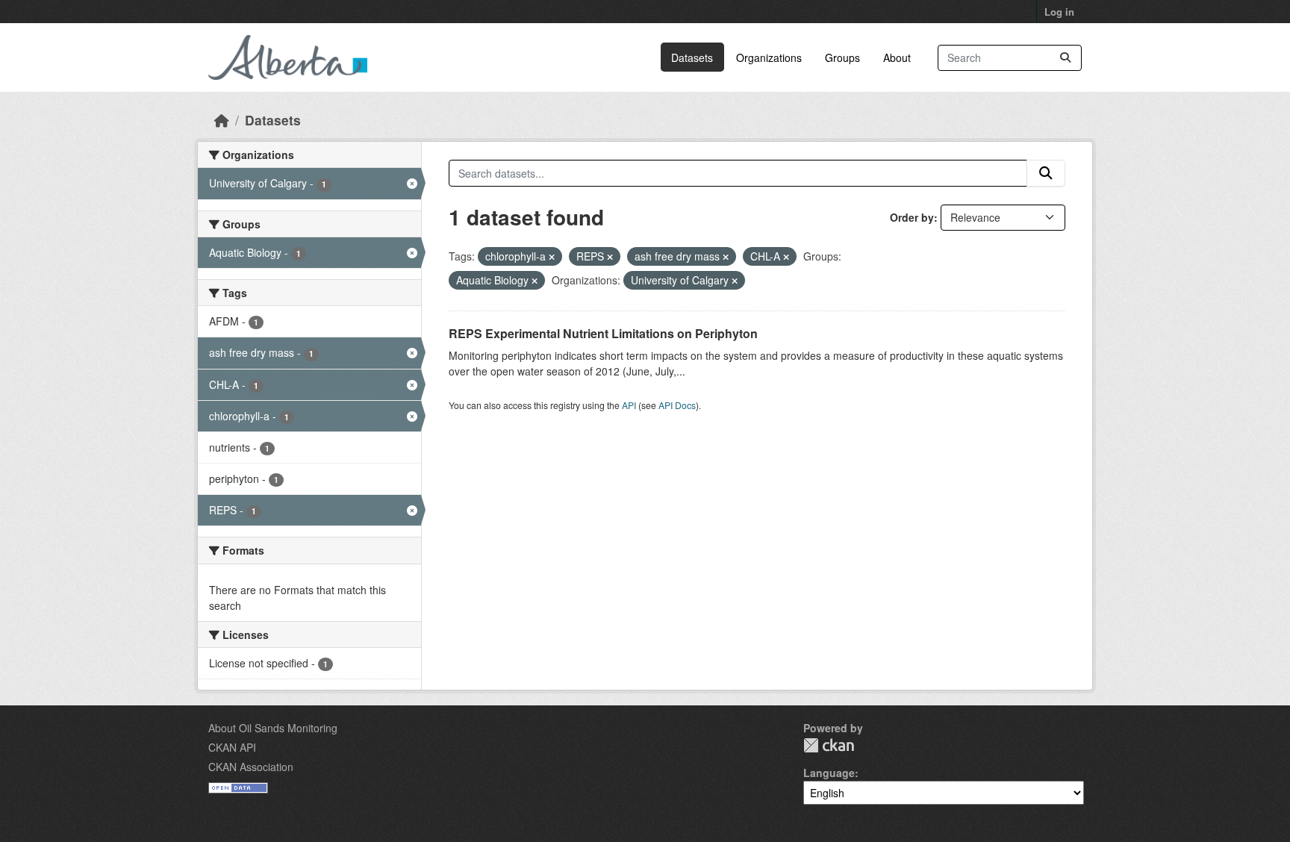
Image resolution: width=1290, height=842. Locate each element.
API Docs (677, 405)
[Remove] (552, 257)
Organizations (769, 57)
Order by (912, 217)
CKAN (828, 745)
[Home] (221, 119)
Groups (842, 57)
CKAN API (232, 747)
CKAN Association (250, 766)
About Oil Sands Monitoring (272, 727)
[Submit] (1065, 58)
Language (829, 772)
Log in (1059, 11)
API (629, 405)
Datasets (692, 57)
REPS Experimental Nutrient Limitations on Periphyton (603, 333)
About (897, 57)
